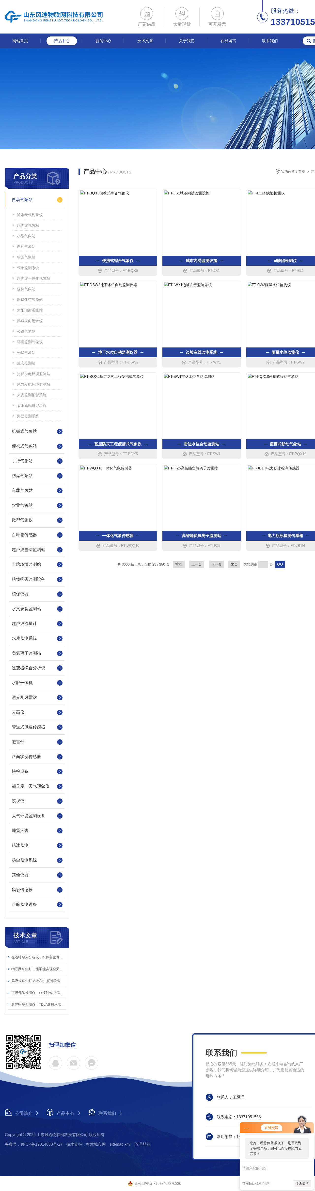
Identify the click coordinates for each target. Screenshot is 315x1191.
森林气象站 (26, 289)
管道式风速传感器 (28, 727)
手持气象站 (22, 461)
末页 (234, 564)
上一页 (196, 564)
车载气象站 (22, 490)
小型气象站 (26, 236)
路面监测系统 (28, 416)
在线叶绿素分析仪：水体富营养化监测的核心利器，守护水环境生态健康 (38, 957)
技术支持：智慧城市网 (86, 1144)
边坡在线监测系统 (201, 352)
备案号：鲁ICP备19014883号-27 (34, 1144)
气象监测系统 (28, 268)
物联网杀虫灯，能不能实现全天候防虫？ (38, 969)
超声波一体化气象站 (33, 278)
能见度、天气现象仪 (30, 786)
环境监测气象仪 (30, 342)
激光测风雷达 (24, 697)
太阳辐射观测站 (30, 310)
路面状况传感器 (26, 756)
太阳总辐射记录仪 (32, 405)
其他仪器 (20, 875)
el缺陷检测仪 (285, 261)
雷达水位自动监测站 (201, 444)
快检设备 (20, 771)
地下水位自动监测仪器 (118, 352)
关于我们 (187, 41)
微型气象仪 (22, 520)
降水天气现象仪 (30, 215)
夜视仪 (18, 801)
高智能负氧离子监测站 (201, 536)
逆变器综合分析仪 (28, 668)
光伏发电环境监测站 (33, 374)
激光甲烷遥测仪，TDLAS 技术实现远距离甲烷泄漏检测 (38, 1004)
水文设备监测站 (26, 608)
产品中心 (62, 41)
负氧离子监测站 (26, 653)
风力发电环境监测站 (33, 384)
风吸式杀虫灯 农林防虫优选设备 (36, 981)
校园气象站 (26, 257)
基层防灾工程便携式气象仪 (118, 444)
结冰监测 (20, 845)
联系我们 (270, 41)
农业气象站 (22, 505)
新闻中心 (103, 41)
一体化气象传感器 (118, 536)
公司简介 (23, 1113)
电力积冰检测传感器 (285, 536)
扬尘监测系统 (24, 860)
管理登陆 (142, 1144)
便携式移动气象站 (285, 444)
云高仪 (18, 712)
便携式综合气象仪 (118, 261)
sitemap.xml (120, 1144)
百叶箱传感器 (24, 535)
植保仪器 (20, 594)
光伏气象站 (26, 352)
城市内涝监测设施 (201, 261)
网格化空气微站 (30, 299)
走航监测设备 (24, 904)
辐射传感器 (22, 889)
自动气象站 (22, 199)
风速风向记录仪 (30, 321)
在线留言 (228, 41)
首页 (301, 171)
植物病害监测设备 (28, 579)
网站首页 (20, 41)
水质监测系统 (24, 638)
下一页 (216, 564)
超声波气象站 (28, 225)
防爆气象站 (22, 475)
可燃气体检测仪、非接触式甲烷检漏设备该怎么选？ (38, 993)
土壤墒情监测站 (26, 564)
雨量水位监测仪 (285, 352)
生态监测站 (26, 363)
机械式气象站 (24, 431)
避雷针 (18, 742)
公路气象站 (26, 331)
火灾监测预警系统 (32, 395)
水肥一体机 (22, 682)
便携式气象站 (24, 446)
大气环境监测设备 (28, 815)
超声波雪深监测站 (28, 549)
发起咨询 (303, 1183)
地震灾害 (20, 830)
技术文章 (145, 41)
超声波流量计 (24, 623)
